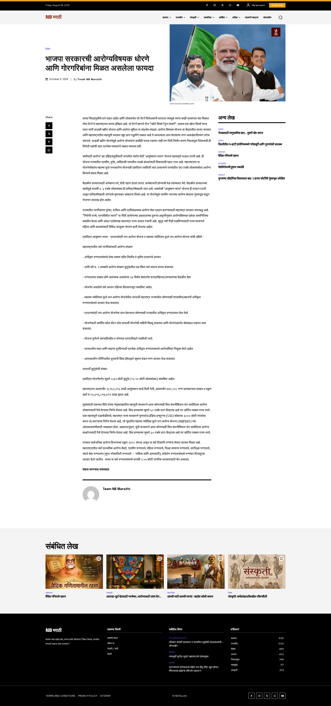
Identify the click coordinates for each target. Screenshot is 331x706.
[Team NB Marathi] (91, 494)
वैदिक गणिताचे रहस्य (228, 155)
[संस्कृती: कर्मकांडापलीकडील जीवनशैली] (256, 571)
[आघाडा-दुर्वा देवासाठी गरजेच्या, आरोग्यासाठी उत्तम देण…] (135, 571)
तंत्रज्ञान (221, 174)
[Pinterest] (49, 141)
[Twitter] (222, 5)
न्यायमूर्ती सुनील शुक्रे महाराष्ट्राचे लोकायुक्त (188, 656)
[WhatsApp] (230, 5)
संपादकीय (222, 163)
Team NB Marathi (89, 79)
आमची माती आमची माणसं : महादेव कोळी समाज (190, 596)
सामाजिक (171, 592)
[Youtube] (238, 5)
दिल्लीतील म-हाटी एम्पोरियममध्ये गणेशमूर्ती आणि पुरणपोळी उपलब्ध (250, 144)
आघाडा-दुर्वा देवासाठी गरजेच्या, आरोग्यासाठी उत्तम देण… (133, 596)
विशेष (48, 49)
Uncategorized (177, 637)
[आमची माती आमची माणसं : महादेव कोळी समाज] (196, 571)
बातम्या (220, 129)
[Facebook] (207, 5)
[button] (280, 17)
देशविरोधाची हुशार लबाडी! (231, 167)
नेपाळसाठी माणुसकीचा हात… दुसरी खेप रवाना (240, 133)
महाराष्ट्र (221, 152)
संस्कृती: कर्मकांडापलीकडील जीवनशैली (247, 596)
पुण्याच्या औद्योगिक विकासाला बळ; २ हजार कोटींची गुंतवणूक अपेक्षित (251, 178)
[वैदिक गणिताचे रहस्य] (74, 571)
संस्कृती (109, 592)
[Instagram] (215, 5)
